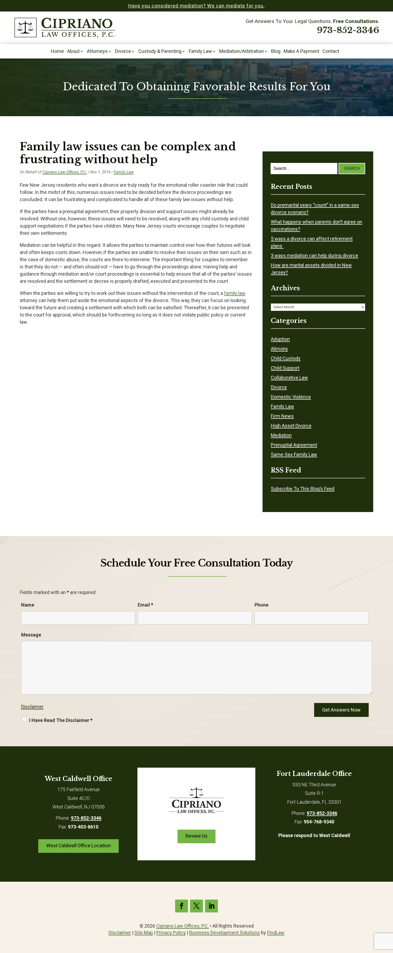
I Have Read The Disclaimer (61, 720)
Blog (275, 51)
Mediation (281, 435)
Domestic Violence (291, 397)
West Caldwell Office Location (78, 845)
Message (31, 635)
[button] (387, 914)
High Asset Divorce (291, 425)
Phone (261, 605)
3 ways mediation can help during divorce (314, 255)
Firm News (282, 416)
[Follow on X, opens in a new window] (196, 906)
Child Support (285, 368)
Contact (330, 51)
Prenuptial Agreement (294, 445)
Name (27, 605)
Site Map (143, 932)
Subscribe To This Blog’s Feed (302, 488)
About (73, 51)
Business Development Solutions (224, 932)
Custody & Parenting (160, 51)
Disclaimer (32, 706)
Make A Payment (301, 51)
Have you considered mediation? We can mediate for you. (196, 6)
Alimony (279, 348)
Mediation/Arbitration (241, 51)
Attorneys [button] (97, 51)
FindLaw (275, 932)
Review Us (196, 836)
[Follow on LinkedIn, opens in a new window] (211, 906)
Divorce (123, 51)
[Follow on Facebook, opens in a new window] (181, 906)
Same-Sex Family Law (294, 454)
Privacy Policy (171, 932)
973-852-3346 (348, 30)
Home (57, 51)
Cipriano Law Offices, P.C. (65, 172)
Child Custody (285, 358)
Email (145, 605)
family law (234, 293)
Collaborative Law (289, 377)
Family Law (200, 51)
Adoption (280, 339)
